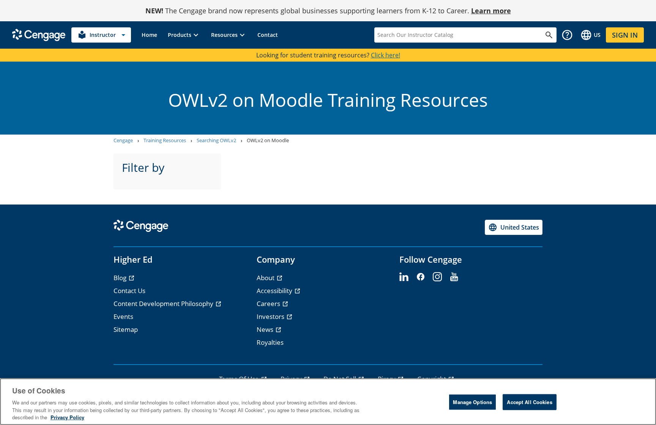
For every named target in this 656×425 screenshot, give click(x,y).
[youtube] (454, 277)
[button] (184, 35)
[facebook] (420, 277)
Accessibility (275, 290)
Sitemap (126, 329)
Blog (121, 277)
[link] (149, 35)
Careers (269, 303)
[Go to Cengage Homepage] (38, 34)
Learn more (491, 10)
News (266, 329)
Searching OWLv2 (216, 140)
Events (123, 316)
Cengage (123, 140)
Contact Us (129, 290)
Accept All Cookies (529, 402)
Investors (271, 316)
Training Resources (165, 140)
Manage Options (472, 402)
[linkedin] (403, 277)
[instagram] (437, 277)
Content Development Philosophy (164, 303)
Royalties (270, 342)
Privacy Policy (67, 417)
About (266, 277)
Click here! (385, 55)
